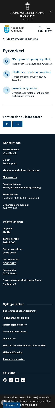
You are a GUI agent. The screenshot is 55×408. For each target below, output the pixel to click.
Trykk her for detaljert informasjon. (24, 401)
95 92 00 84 (9, 252)
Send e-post (10, 163)
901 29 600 (9, 242)
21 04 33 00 (10, 153)
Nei (17, 124)
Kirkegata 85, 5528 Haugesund (21, 187)
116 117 (7, 232)
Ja (7, 124)
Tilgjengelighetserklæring (18, 311)
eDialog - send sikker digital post (21, 170)
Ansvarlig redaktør (14, 359)
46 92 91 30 (9, 283)
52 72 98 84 (9, 273)
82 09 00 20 (9, 263)
